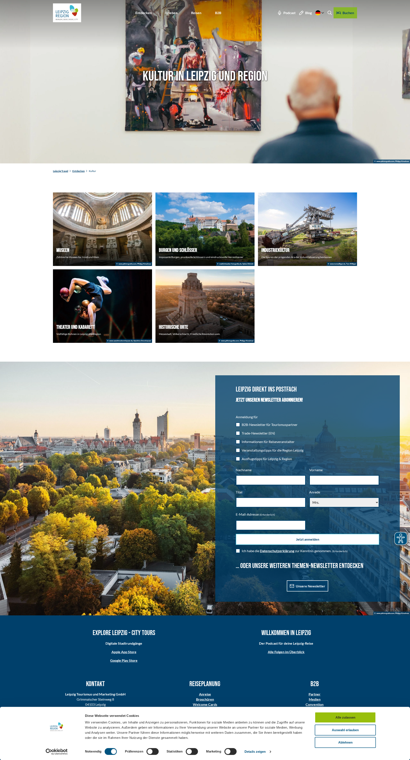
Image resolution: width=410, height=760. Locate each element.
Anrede (314, 492)
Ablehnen (345, 742)
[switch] (152, 751)
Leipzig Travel (60, 171)
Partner (315, 694)
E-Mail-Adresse (255, 514)
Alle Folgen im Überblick (286, 652)
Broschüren (205, 699)
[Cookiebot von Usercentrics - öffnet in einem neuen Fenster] (56, 751)
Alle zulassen (345, 717)
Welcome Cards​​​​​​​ (205, 704)
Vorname (316, 470)
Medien (315, 699)
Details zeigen (255, 751)
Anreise (205, 694)
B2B (218, 13)
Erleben (171, 13)
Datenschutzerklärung (277, 551)
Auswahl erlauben (345, 730)
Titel (239, 492)
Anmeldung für (247, 417)
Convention (315, 704)
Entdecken (143, 13)
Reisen (196, 13)
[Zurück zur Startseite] (67, 12)
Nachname (244, 470)
